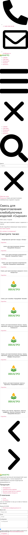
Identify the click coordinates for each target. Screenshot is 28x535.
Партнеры (6, 59)
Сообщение (3, 519)
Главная (5, 57)
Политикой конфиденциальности (17, 531)
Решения (5, 62)
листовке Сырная (5, 228)
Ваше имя (3, 509)
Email (1, 514)
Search (2, 163)
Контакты (5, 64)
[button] (14, 95)
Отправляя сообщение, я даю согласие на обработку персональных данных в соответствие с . (13, 531)
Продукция (6, 61)
